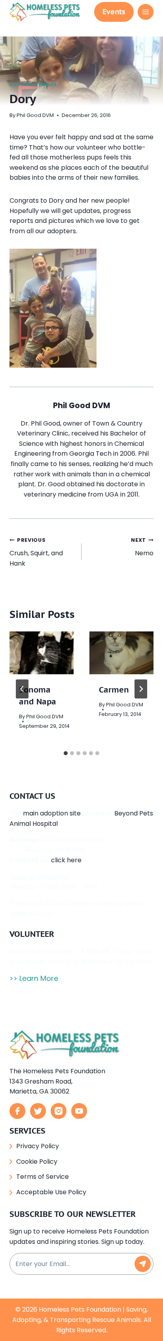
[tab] (66, 753)
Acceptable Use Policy (51, 1192)
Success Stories (33, 84)
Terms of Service (42, 1176)
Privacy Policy (37, 1146)
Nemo (142, 547)
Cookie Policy (36, 1161)
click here (66, 860)
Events (113, 11)
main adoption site (52, 813)
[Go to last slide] (22, 688)
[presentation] (41, 652)
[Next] (141, 688)
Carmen (114, 690)
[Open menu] (146, 12)
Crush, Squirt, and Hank (36, 552)
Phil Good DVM (35, 115)
